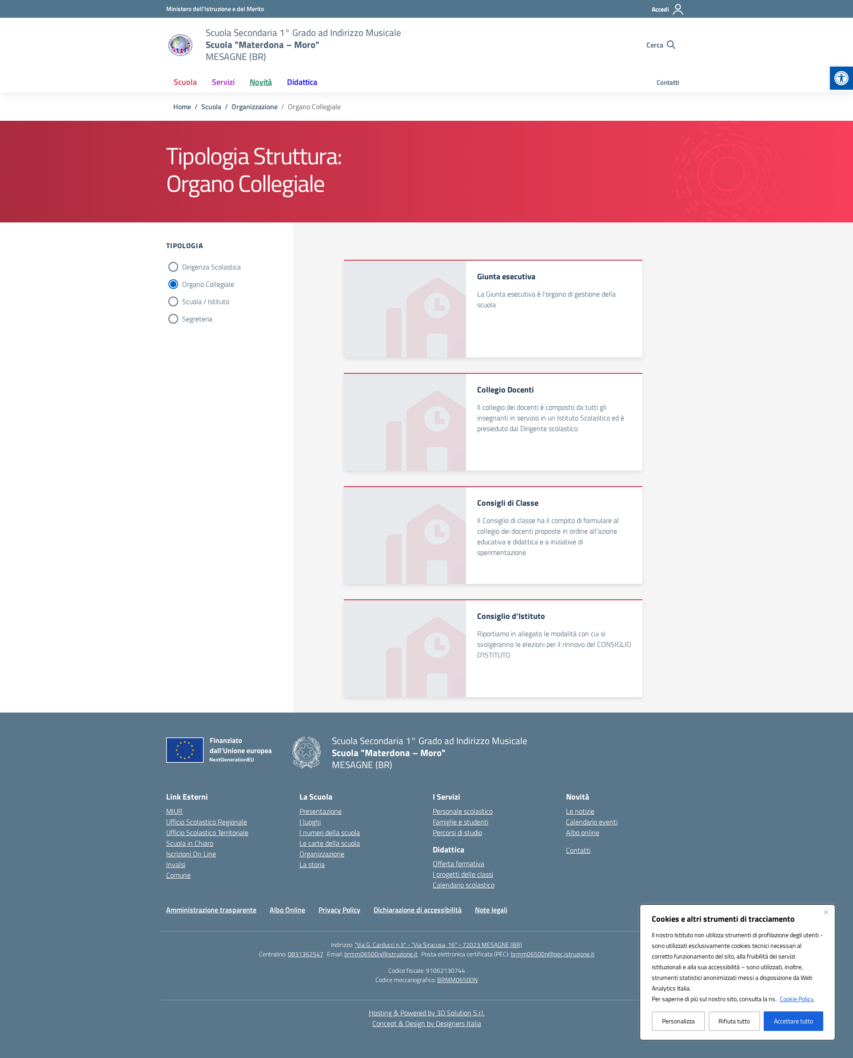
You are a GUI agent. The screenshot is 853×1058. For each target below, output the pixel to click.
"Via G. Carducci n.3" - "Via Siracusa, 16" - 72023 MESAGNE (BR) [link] (438, 944)
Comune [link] (178, 875)
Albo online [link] (582, 832)
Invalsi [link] (175, 864)
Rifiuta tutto (734, 1021)
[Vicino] (826, 912)
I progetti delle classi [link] (463, 874)
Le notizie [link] (580, 811)
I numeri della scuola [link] (329, 832)
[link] (841, 78)
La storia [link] (312, 864)
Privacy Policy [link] (339, 909)
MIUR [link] (174, 811)
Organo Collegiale (208, 284)
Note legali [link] (491, 909)
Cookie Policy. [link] (797, 998)
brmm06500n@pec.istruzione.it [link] (552, 954)
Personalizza (678, 1021)
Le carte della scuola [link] (329, 843)
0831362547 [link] (305, 954)
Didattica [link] (302, 82)
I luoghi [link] (310, 821)
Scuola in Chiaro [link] (189, 843)
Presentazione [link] (320, 811)
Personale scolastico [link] (463, 811)
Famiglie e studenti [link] (460, 821)
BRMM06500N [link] (457, 979)
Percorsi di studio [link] (457, 832)
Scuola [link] (185, 82)
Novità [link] (261, 82)
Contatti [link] (668, 82)
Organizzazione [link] (321, 853)
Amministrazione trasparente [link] (211, 909)
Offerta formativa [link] (458, 863)
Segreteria (197, 318)
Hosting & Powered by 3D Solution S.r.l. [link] (427, 1012)
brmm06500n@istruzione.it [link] (381, 954)
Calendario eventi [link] (592, 821)
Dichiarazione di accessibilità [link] (418, 909)
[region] (737, 972)
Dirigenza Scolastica (211, 267)
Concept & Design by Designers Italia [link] (426, 1023)
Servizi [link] (223, 82)
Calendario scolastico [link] (463, 885)
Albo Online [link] (287, 909)
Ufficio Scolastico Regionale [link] (206, 821)
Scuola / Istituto (205, 301)
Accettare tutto (793, 1021)
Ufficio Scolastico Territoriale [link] (207, 832)
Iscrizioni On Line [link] (191, 853)
